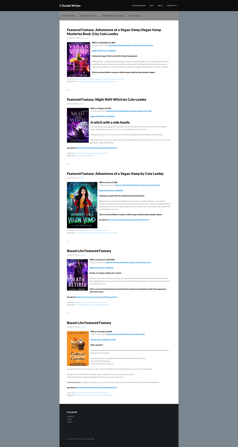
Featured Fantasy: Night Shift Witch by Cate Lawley (106, 99)
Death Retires (104, 305)
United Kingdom (124, 45)
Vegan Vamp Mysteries (109, 81)
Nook (99, 51)
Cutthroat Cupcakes (106, 395)
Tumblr (69, 419)
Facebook (70, 416)
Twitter (69, 422)
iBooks (93, 340)
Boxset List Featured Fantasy (89, 251)
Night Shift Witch (89, 155)
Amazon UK (120, 334)
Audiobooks (79, 79)
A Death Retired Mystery (83, 305)
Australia (149, 45)
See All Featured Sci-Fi (108, 148)
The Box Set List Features (117, 79)
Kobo (104, 51)
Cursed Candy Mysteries (92, 395)
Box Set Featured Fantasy (91, 79)
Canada (134, 45)
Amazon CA (130, 334)
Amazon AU (140, 334)
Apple (94, 51)
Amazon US (112, 45)
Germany (141, 45)
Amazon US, (111, 334)
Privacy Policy (90, 439)
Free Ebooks (104, 79)
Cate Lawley (98, 81)
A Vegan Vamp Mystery (82, 233)
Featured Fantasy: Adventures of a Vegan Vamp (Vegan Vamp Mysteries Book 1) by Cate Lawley (114, 32)
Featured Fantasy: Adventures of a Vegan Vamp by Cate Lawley (115, 173)
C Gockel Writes (70, 5)
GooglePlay (111, 51)
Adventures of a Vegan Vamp (84, 81)
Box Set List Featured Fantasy (87, 148)
